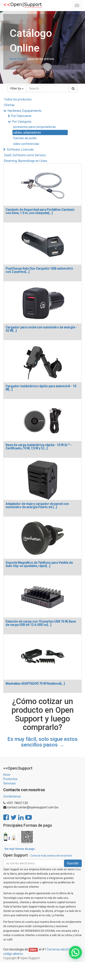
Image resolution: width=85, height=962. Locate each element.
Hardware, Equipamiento (25, 110)
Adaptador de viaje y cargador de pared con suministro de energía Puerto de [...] (37, 505)
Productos (10, 779)
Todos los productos (18, 99)
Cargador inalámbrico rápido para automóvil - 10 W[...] (41, 387)
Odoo (33, 949)
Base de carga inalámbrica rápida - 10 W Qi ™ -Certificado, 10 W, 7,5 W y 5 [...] (39, 446)
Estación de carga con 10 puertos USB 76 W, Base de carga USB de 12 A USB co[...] (41, 623)
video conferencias (26, 144)
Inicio (6, 774)
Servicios (9, 783)
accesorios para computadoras (34, 127)
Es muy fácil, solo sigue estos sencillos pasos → (42, 742)
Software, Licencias (20, 149)
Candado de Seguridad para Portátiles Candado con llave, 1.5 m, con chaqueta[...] (40, 211)
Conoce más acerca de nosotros (51, 855)
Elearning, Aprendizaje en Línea (25, 161)
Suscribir (73, 863)
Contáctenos (12, 796)
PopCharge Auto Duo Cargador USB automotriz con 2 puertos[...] (39, 270)
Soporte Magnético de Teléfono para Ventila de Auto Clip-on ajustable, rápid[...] (39, 564)
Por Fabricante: (21, 116)
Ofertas (9, 105)
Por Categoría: (22, 121)
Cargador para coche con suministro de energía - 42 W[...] (41, 329)
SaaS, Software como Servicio (25, 155)
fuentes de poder (25, 138)
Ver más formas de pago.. (20, 848)
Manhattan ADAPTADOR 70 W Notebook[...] (35, 683)
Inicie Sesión (18, 59)
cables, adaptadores (27, 132)
